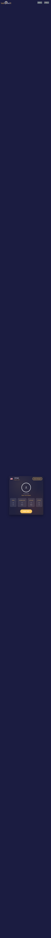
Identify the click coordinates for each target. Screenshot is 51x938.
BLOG (39, 2)
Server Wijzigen (37, 478)
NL (47, 2)
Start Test (26, 511)
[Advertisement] (25, 16)
